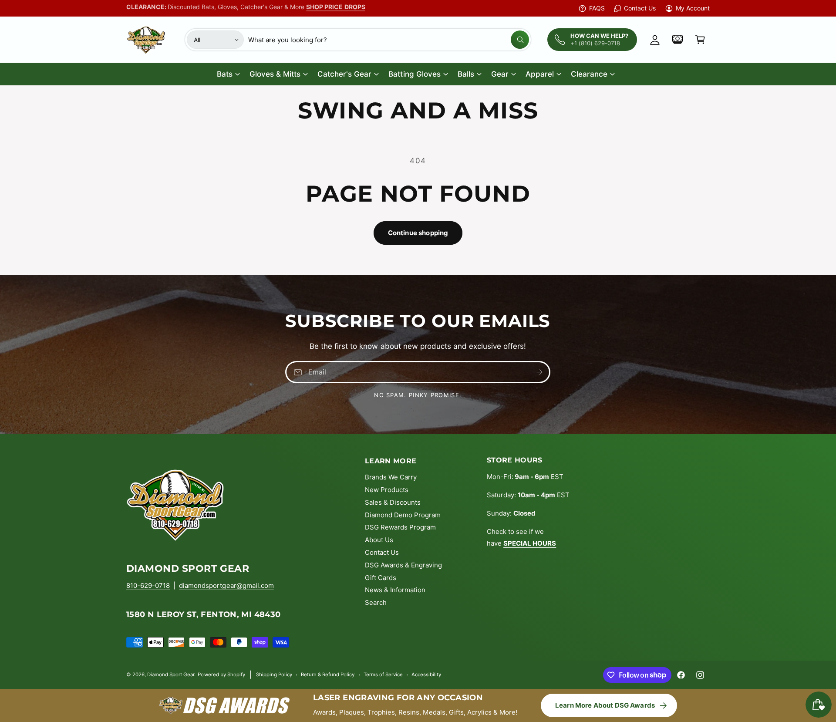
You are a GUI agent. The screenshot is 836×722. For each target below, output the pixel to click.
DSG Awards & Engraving (403, 565)
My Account (693, 8)
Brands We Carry (391, 477)
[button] (700, 39)
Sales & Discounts (393, 502)
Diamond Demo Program (403, 515)
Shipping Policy (274, 674)
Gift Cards (380, 578)
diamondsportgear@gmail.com (226, 585)
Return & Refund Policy (327, 674)
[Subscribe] (539, 372)
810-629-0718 (148, 585)
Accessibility (426, 674)
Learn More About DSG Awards (605, 705)
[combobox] (388, 39)
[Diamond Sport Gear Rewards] (677, 39)
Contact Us (639, 8)
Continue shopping (418, 233)
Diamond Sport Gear (170, 674)
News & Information (395, 590)
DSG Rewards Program (400, 527)
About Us (379, 540)
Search (376, 602)
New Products (386, 490)
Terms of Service (383, 674)
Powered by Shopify (221, 674)
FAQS (597, 8)
